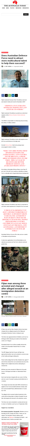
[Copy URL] (16, 95)
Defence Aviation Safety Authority (17, 115)
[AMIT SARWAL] (2, 66)
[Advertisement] (15, 36)
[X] (6, 95)
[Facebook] (2, 95)
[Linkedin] (13, 95)
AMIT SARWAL (8, 66)
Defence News (8, 145)
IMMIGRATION (5, 52)
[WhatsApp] (9, 95)
